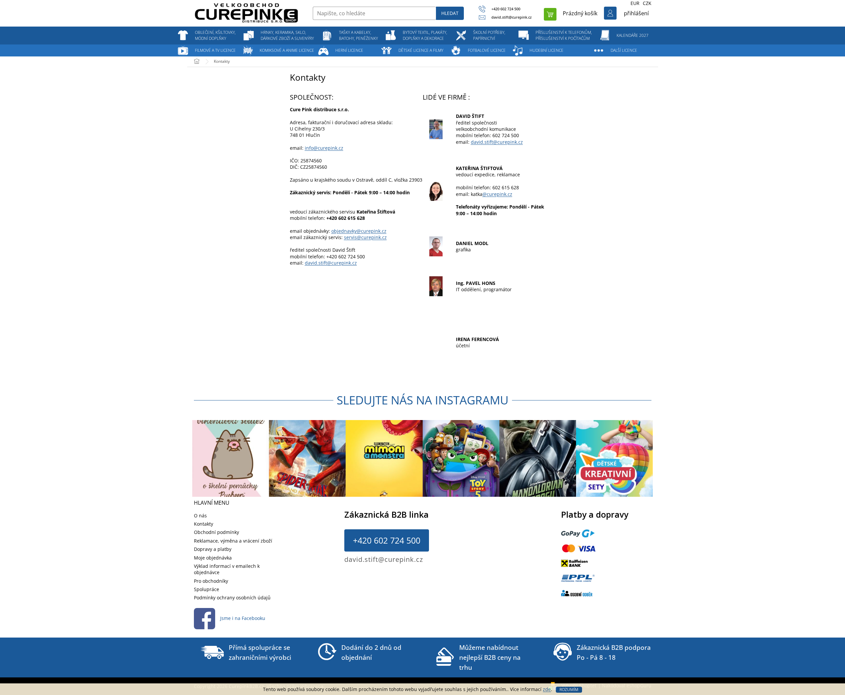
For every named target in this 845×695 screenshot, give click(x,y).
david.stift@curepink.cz (331, 263)
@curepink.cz (497, 194)
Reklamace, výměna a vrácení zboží (233, 541)
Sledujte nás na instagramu (423, 400)
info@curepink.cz (324, 148)
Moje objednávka (213, 558)
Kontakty (203, 524)
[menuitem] (215, 35)
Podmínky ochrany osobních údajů (232, 597)
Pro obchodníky (211, 581)
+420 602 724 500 (386, 540)
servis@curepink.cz (365, 237)
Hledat (450, 13)
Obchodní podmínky (216, 532)
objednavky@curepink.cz (358, 231)
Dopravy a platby (212, 549)
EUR (635, 3)
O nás (200, 515)
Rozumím (568, 689)
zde (547, 689)
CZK (647, 3)
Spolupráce (206, 589)
